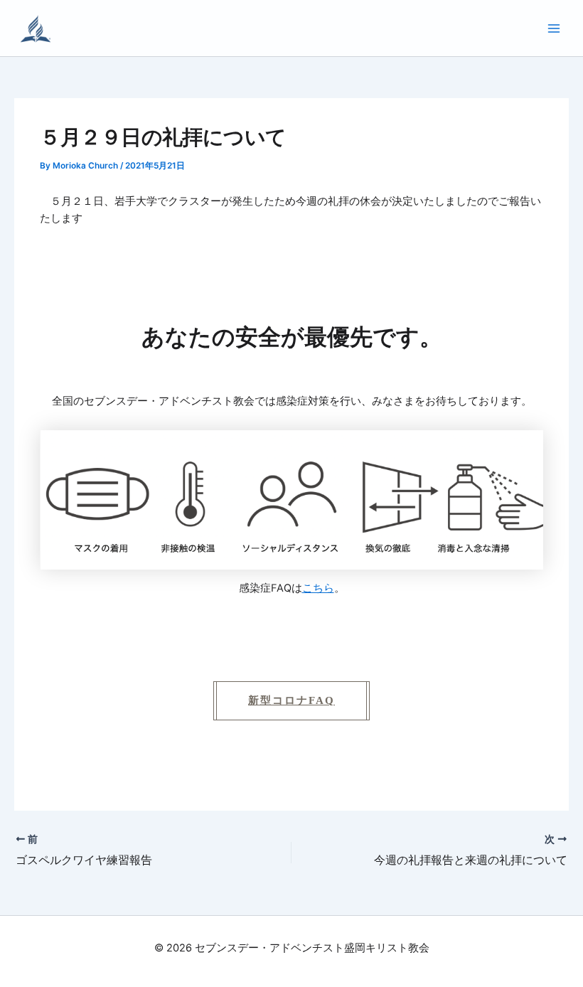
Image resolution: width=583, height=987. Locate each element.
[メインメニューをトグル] (554, 28)
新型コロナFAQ (291, 700)
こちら (318, 588)
